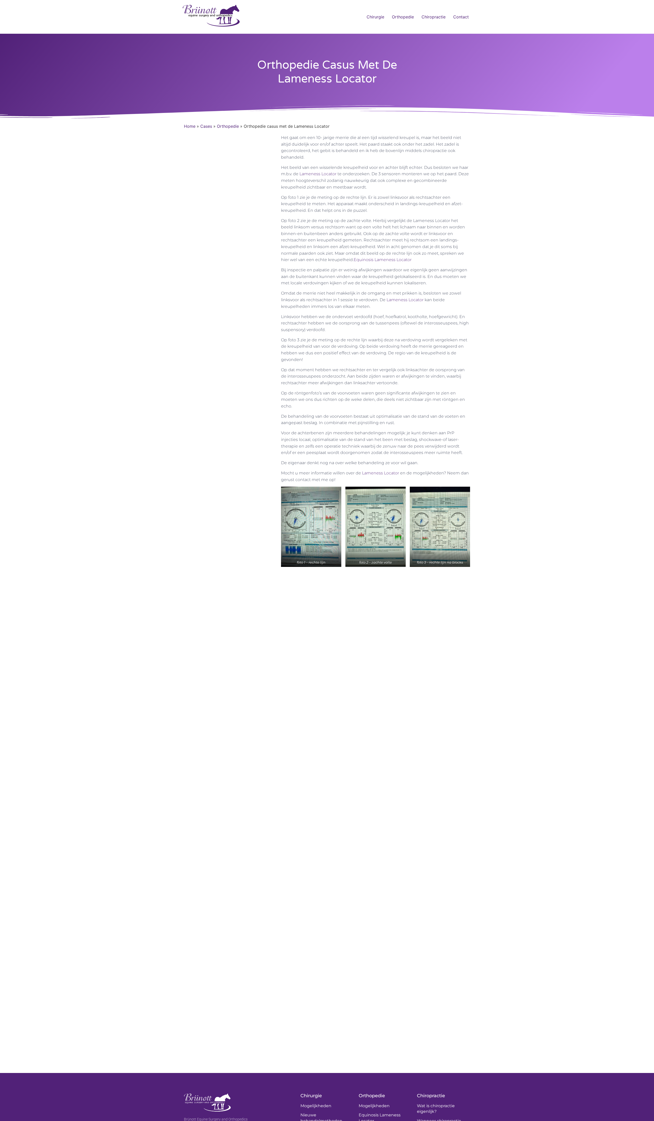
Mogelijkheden (315, 1105)
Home (189, 126)
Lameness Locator (317, 173)
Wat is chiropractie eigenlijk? (436, 1108)
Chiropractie (434, 16)
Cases (206, 126)
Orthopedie (403, 16)
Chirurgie (375, 16)
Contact (461, 16)
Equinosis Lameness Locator (383, 259)
